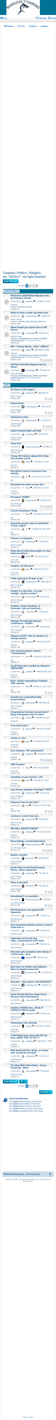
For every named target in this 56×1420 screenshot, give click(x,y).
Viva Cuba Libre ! (20, 725)
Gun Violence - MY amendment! (27, 750)
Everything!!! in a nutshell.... (25, 896)
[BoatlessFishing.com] (28, 7)
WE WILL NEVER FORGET (25, 828)
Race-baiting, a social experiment (28, 841)
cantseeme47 (31, 500)
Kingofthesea (31, 1014)
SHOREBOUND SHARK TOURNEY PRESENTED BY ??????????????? (29, 340)
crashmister (30, 542)
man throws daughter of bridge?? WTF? (31, 789)
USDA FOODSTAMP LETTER (26, 431)
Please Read (17, 403)
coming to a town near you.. (25, 816)
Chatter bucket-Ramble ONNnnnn (32, 322)
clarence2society (32, 447)
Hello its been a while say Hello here (29, 313)
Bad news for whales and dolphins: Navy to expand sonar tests (29, 968)
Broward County (25, 307)
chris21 (29, 1026)
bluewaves (30, 393)
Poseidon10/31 (32, 973)
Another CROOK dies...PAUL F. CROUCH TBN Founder (27, 1009)
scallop (29, 718)
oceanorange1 (32, 316)
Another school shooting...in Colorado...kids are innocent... (26, 607)
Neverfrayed (31, 370)
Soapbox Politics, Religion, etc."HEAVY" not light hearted (24, 275)
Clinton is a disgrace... (22, 538)
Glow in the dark (19, 882)
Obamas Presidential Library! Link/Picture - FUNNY (26, 622)
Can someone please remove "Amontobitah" (26, 652)
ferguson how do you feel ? (25, 802)
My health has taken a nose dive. (27, 484)
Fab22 (28, 350)
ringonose (30, 754)
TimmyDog (30, 434)
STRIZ (28, 557)
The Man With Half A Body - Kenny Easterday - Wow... (28, 1066)
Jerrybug (29, 642)
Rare (28, 488)
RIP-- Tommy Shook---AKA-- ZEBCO (30, 346)
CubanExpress (32, 407)
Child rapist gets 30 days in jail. (27, 578)
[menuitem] (3, 18)
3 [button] (33, 285)
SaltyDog (29, 832)
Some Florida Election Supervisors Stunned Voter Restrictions (29, 995)
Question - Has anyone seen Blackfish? (31, 982)
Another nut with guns (22, 566)
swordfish (29, 958)
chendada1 (30, 333)
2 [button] (30, 285)
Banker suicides (19, 855)
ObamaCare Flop (19, 417)
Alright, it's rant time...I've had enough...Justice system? (26, 592)
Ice (27, 477)
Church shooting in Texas (24, 511)
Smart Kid (16, 443)
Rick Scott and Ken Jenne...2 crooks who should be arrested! (29, 1051)
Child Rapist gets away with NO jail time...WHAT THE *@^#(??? (29, 1036)
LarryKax (29, 672)
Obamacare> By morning (24, 1023)
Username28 (31, 916)
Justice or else (18, 738)
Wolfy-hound (31, 793)
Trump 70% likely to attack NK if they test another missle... (30, 457)
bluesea (29, 729)
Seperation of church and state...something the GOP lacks (27, 939)
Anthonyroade (31, 421)
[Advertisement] (28, 150)
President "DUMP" (20, 497)
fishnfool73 (30, 858)
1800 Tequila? (18, 764)
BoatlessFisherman (33, 845)
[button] (36, 286)
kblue (28, 462)
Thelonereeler (31, 582)
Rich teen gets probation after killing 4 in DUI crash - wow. (30, 953)
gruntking (29, 1041)
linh (27, 806)
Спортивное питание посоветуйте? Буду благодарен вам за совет (30, 713)
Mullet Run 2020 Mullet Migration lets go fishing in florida (30, 296)
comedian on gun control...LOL (27, 777)
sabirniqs (29, 301)
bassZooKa (30, 873)
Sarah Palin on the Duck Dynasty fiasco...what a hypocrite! (28, 868)
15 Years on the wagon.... (24, 389)
